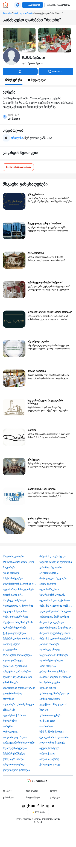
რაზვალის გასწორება (15, 616)
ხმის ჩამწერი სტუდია (51, 731)
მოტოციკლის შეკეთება (52, 578)
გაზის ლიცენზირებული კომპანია (56, 693)
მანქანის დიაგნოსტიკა (52, 556)
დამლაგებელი (11, 644)
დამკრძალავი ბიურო (15, 737)
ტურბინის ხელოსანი (14, 627)
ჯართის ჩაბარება (49, 644)
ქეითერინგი (10, 720)
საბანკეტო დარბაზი (23, 13)
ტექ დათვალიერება (14, 633)
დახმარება (8, 797)
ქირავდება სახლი (13, 759)
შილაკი (43, 709)
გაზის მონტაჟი (11, 572)
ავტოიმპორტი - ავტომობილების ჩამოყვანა (56, 600)
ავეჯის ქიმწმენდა (49, 748)
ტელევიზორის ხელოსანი (54, 737)
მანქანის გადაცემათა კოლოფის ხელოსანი (20, 561)
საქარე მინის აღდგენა (52, 594)
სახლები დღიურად (14, 764)
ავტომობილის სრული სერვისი (20, 589)
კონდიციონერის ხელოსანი (18, 742)
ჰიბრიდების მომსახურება (54, 616)
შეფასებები (38, 79)
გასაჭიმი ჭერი (11, 682)
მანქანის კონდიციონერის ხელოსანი (20, 638)
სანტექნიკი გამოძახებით (17, 671)
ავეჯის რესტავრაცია (51, 660)
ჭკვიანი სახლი (47, 687)
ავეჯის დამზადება (13, 660)
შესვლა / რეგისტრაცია (58, 5)
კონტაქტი (55, 797)
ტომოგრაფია (11, 731)
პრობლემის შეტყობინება (18, 167)
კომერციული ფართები (16, 770)
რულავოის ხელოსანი (15, 611)
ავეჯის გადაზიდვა (49, 649)
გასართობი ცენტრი (50, 715)
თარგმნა (8, 726)
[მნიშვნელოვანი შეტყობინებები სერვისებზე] (17, 5)
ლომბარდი (46, 726)
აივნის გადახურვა (49, 698)
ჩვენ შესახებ (32, 791)
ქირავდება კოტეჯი (50, 764)
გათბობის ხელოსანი (15, 666)
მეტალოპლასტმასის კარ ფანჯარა (20, 676)
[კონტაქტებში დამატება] (20, 71)
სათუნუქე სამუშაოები (15, 600)
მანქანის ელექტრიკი (51, 622)
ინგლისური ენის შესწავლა (18, 704)
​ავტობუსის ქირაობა (14, 715)
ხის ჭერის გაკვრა (49, 682)
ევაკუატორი (10, 649)
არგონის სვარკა (49, 572)
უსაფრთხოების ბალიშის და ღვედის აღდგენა (56, 627)
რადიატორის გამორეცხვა (18, 605)
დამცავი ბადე (47, 720)
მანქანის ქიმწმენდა (14, 753)
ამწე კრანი (9, 709)
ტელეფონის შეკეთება (52, 742)
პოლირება (9, 567)
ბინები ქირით (47, 753)
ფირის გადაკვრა (13, 594)
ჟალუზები (8, 698)
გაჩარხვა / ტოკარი (50, 567)
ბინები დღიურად (49, 759)
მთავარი (7, 13)
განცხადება (34, 5)
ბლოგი (53, 791)
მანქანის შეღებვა (13, 578)
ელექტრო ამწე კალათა (53, 704)
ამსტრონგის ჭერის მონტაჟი (19, 687)
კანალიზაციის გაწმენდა (53, 671)
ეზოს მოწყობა (47, 666)
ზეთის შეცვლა (47, 583)
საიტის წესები (33, 797)
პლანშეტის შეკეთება (15, 748)
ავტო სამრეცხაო (49, 589)
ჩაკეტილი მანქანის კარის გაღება (20, 622)
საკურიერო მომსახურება (17, 655)
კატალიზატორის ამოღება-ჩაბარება (56, 611)
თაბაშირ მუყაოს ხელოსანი (55, 676)
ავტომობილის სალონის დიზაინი (20, 583)
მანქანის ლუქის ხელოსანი (54, 633)
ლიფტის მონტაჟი (13, 693)
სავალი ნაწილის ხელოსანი (55, 561)
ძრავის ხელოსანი (13, 556)
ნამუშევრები (13, 79)
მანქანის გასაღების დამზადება (56, 605)
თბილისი (17, 137)
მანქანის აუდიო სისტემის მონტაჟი (56, 638)
